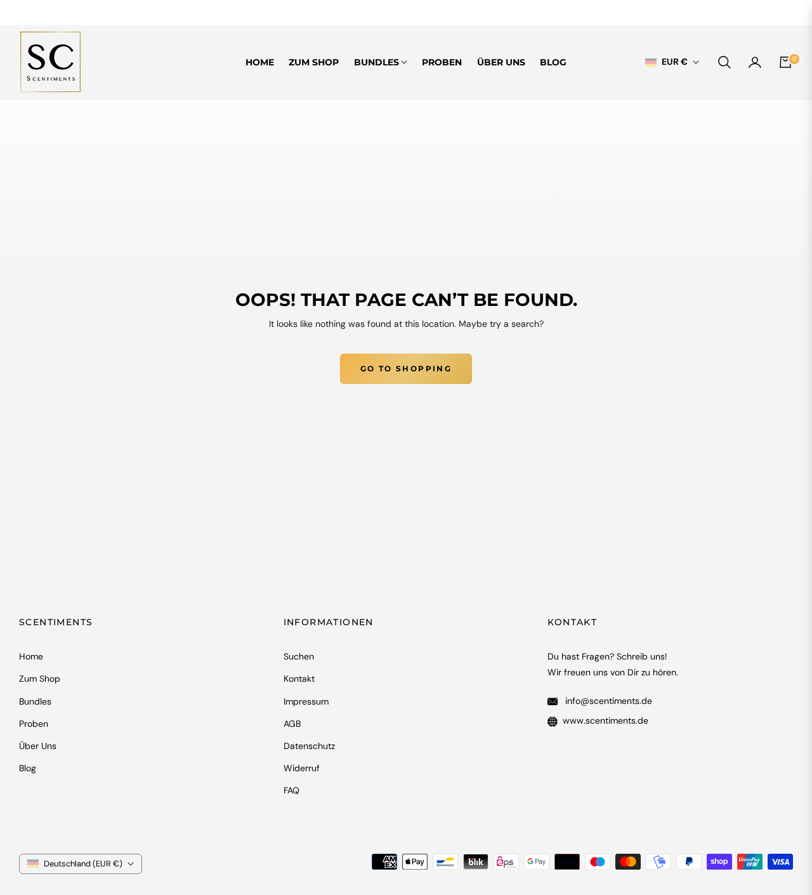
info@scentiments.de (607, 700)
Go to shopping (406, 368)
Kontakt (299, 678)
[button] (724, 62)
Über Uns (37, 746)
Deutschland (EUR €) (83, 863)
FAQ (291, 790)
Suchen (299, 656)
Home (31, 656)
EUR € (675, 62)
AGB (292, 723)
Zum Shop (39, 678)
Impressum (306, 701)
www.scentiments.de (605, 720)
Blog (27, 768)
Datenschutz (309, 746)
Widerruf (302, 768)
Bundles (35, 701)
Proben (33, 723)
